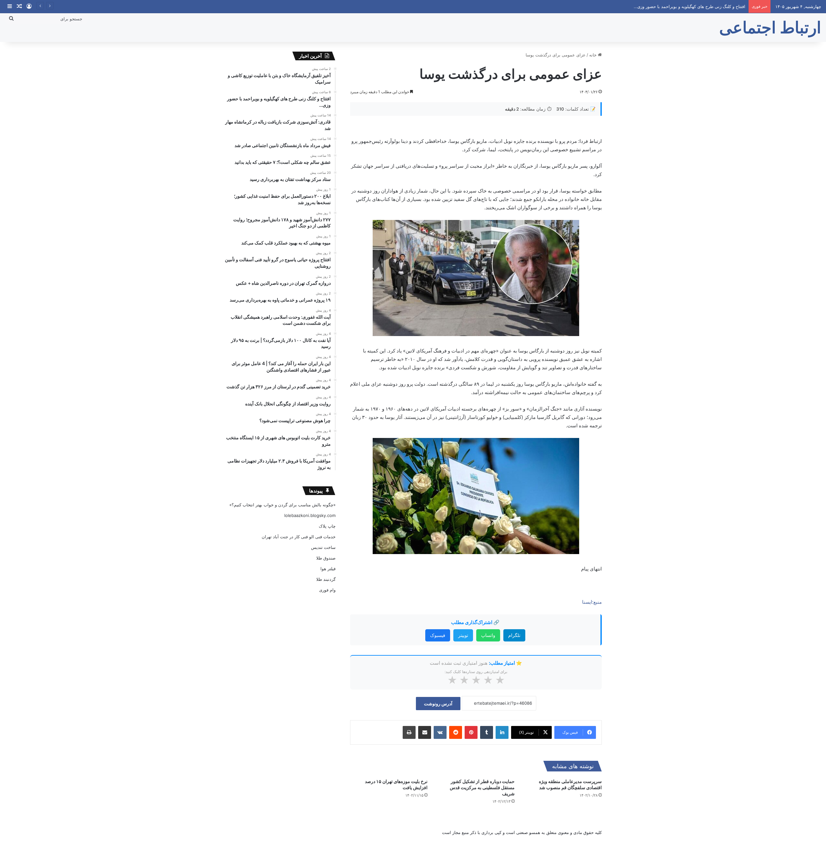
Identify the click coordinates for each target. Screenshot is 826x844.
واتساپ (488, 635)
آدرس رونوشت (438, 703)
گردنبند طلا (326, 579)
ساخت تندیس (323, 547)
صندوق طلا (326, 558)
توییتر (463, 635)
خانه (593, 54)
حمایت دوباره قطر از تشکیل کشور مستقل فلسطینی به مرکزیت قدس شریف (482, 787)
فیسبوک (437, 635)
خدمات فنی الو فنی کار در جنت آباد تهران (299, 536)
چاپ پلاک (327, 526)
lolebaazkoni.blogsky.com (310, 515)
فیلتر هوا (328, 568)
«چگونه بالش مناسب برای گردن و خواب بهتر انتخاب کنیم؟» (282, 504)
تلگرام (514, 635)
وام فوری (327, 589)
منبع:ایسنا (592, 602)
